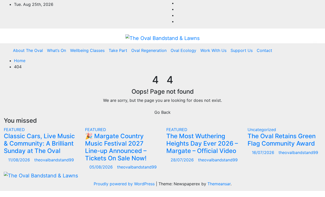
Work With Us (213, 50)
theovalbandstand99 (54, 159)
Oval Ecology (183, 50)
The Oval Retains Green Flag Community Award (282, 139)
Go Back (162, 112)
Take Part (118, 50)
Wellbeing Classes (87, 50)
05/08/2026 (101, 167)
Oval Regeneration (149, 50)
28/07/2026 (183, 159)
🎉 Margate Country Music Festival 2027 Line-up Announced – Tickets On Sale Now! (116, 147)
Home (19, 60)
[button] (306, 50)
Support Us (242, 50)
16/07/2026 (263, 152)
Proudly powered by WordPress (125, 183)
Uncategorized (262, 129)
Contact (264, 50)
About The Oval (28, 50)
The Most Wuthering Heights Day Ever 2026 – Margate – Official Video (202, 143)
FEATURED (14, 129)
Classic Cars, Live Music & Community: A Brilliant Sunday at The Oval (39, 143)
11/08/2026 (19, 159)
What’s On (56, 50)
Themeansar (219, 183)
